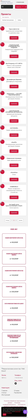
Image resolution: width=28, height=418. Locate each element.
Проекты (18, 7)
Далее (20, 220)
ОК (4, 414)
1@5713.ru (4, 377)
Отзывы (16, 390)
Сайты (19, 20)
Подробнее (14, 37)
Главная (4, 390)
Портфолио (18, 393)
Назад (7, 220)
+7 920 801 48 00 (20, 2)
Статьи (4, 393)
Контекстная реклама (8, 20)
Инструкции (6, 395)
